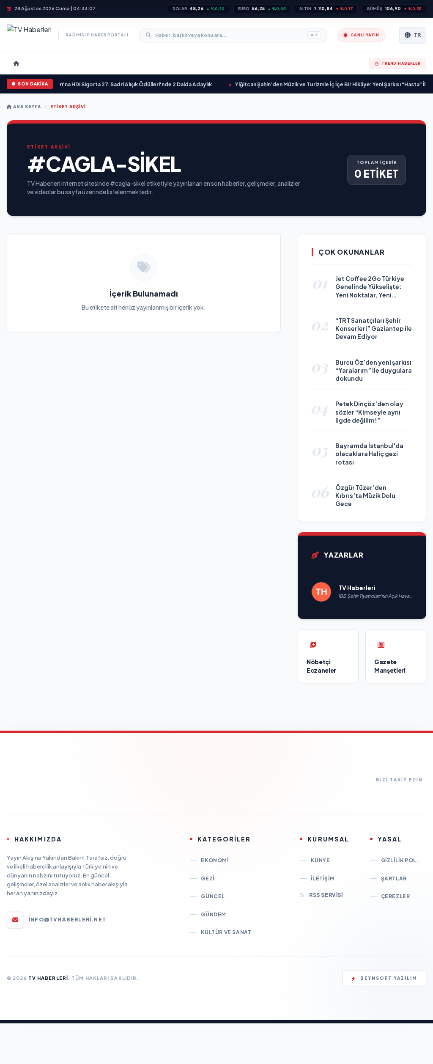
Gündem (213, 914)
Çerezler (395, 896)
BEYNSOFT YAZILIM (388, 978)
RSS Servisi (326, 895)
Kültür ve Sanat (226, 932)
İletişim (322, 878)
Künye (320, 860)
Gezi (207, 878)
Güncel (213, 896)
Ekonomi (214, 860)
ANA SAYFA (26, 106)
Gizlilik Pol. (400, 860)
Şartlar (394, 878)
